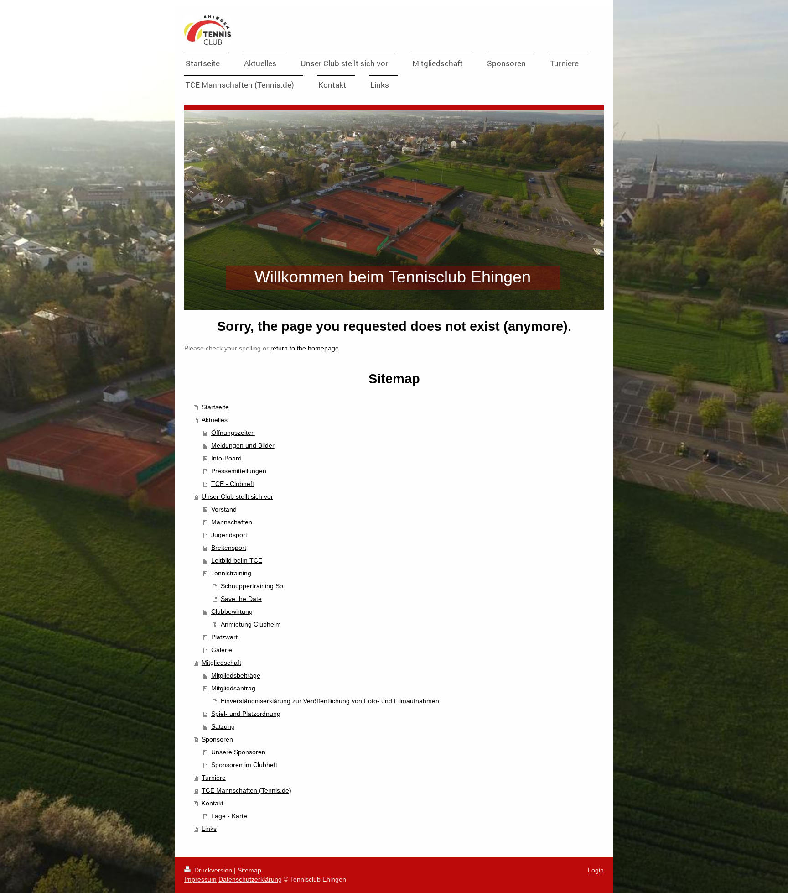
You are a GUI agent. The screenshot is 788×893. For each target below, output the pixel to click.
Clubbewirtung (232, 611)
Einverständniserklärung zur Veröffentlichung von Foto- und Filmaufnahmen (330, 701)
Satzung (223, 726)
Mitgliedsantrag (233, 688)
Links (209, 828)
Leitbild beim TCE (236, 560)
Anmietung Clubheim (251, 624)
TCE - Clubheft (232, 483)
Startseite (215, 407)
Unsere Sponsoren (238, 752)
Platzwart (224, 637)
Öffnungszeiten (233, 432)
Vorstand (224, 509)
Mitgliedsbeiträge (235, 675)
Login (596, 870)
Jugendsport (229, 534)
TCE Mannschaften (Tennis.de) (246, 790)
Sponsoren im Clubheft (244, 764)
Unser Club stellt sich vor (237, 496)
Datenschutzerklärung (250, 879)
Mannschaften (231, 522)
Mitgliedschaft (221, 662)
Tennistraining (231, 573)
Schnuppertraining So (252, 586)
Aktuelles (215, 419)
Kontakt (212, 803)
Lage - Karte (229, 816)
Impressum (200, 879)
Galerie (221, 649)
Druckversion (213, 870)
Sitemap (249, 870)
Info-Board (226, 458)
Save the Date (241, 598)
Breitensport (228, 547)
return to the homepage (304, 348)
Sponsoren (217, 739)
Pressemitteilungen (238, 471)
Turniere (214, 777)
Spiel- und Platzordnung (245, 713)
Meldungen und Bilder (243, 445)
